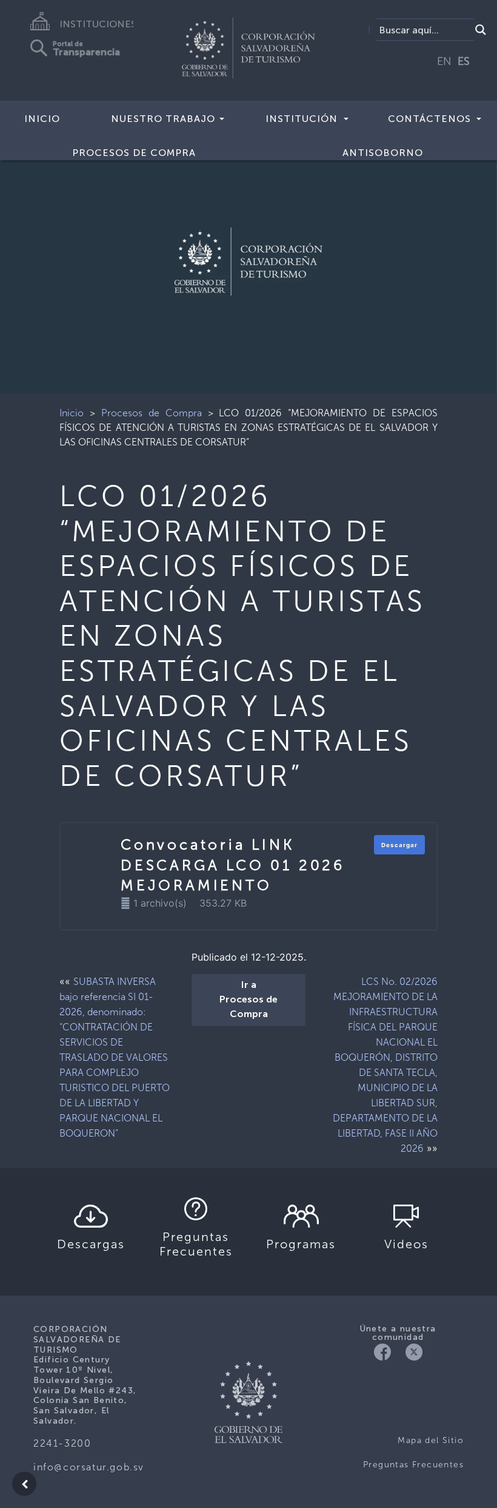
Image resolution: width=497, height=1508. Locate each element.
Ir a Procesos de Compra (248, 1000)
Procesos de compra (134, 152)
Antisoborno (382, 152)
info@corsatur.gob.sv (88, 1467)
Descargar (399, 845)
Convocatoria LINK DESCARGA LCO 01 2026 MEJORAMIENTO (233, 864)
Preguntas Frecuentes (413, 1464)
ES (464, 61)
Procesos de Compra (151, 413)
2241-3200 (62, 1443)
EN (444, 61)
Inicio (42, 118)
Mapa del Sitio (431, 1440)
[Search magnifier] (480, 29)
